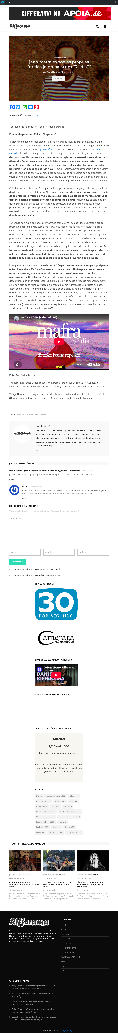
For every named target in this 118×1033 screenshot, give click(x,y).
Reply (11, 479)
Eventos (68, 943)
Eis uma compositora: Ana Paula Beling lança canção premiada (90, 884)
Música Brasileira (37, 414)
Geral (67, 939)
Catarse (37, 115)
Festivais (59, 801)
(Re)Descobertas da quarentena (50, 796)
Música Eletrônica (45, 817)
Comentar (18, 561)
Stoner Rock (55, 832)
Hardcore (41, 806)
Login (8, 2)
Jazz (55, 806)
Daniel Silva (43, 426)
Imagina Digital (67, 1030)
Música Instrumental (69, 817)
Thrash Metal (74, 832)
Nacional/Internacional (72, 957)
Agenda (64, 930)
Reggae (69, 827)
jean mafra (46, 149)
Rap (56, 827)
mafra (25, 486)
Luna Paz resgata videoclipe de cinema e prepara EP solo (31, 1002)
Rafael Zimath (18, 1009)
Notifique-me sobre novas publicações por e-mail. (36, 575)
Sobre (64, 966)
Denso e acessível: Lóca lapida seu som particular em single (34, 1018)
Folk (73, 801)
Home (63, 925)
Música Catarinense (69, 811)
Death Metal (43, 801)
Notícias (58, 78)
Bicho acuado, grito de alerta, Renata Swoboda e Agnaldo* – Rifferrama (44, 470)
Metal (67, 806)
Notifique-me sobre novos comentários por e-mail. (36, 569)
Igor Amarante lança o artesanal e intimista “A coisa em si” (24, 884)
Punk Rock (42, 827)
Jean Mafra (22, 414)
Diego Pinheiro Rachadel (22, 1017)
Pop (63, 822)
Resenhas (69, 952)
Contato (65, 971)
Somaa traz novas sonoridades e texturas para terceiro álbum (33, 1010)
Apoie (63, 962)
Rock (40, 832)
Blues (74, 796)
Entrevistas (70, 948)
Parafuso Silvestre (45, 822)
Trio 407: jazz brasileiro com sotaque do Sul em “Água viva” (57, 884)
